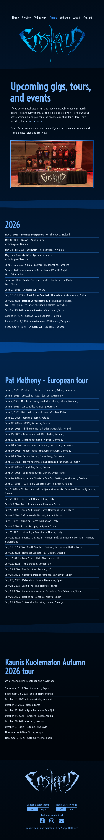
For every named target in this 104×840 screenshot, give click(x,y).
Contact (87, 18)
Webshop (65, 18)
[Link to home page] (52, 44)
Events (53, 18)
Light (43, 809)
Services (26, 18)
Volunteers (40, 18)
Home (15, 18)
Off (61, 809)
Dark (32, 809)
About (76, 18)
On (71, 809)
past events (35, 121)
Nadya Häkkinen (69, 828)
